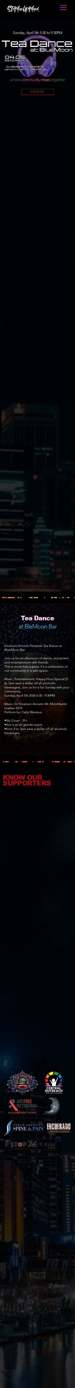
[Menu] (63, 7)
